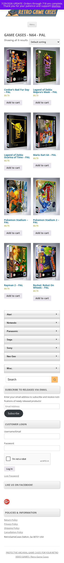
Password (9, 443)
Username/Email (12, 431)
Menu (32, 24)
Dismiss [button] (56, 6)
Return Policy (11, 519)
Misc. (9, 368)
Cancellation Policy (13, 532)
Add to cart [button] (13, 102)
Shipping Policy (11, 528)
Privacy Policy (11, 524)
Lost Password (11, 475)
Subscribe (13, 413)
